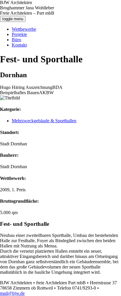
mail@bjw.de (12, 293)
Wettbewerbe (24, 29)
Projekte (19, 34)
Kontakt (19, 44)
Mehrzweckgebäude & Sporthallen (44, 120)
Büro (16, 39)
